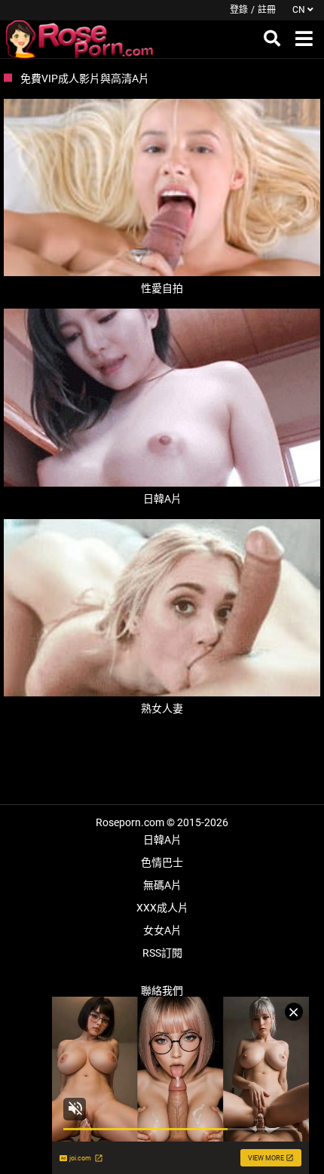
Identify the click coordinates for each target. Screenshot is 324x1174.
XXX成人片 (162, 908)
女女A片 (162, 930)
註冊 (267, 10)
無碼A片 (162, 885)
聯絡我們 (162, 991)
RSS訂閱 (162, 953)
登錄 (239, 10)
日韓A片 (162, 840)
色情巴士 (162, 862)
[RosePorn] (80, 39)
